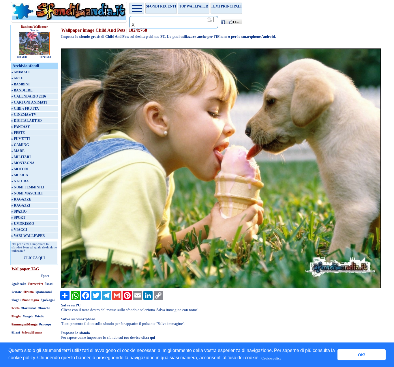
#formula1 (29, 308)
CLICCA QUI (34, 258)
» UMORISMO (22, 224)
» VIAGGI (19, 230)
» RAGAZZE (21, 199)
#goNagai (48, 300)
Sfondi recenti (161, 6)
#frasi (16, 332)
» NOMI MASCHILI (27, 193)
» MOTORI (20, 169)
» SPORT (18, 218)
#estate (17, 292)
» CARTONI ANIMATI (29, 102)
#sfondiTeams (32, 332)
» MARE (18, 151)
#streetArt (35, 284)
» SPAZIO (19, 211)
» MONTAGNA (23, 163)
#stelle (39, 316)
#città (16, 308)
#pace (45, 276)
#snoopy (45, 324)
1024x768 (45, 57)
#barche (44, 308)
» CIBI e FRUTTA (25, 108)
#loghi (16, 300)
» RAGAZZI (20, 205)
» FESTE (18, 133)
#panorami (43, 292)
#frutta (28, 292)
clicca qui (148, 338)
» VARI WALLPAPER (28, 236)
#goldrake (19, 284)
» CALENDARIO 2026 (28, 96)
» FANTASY (20, 127)
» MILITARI (21, 157)
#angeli (28, 316)
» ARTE (17, 78)
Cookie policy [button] (271, 358)
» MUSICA (19, 175)
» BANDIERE (22, 90)
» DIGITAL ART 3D (26, 121)
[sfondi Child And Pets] (220, 287)
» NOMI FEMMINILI (27, 187)
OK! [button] (361, 355)
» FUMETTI (20, 139)
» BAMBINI (20, 84)
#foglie (16, 316)
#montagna (30, 300)
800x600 (22, 57)
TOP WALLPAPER (193, 6)
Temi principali (226, 6)
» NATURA (20, 181)
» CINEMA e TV (23, 115)
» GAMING (20, 145)
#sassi (49, 284)
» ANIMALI (20, 72)
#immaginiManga (24, 324)
